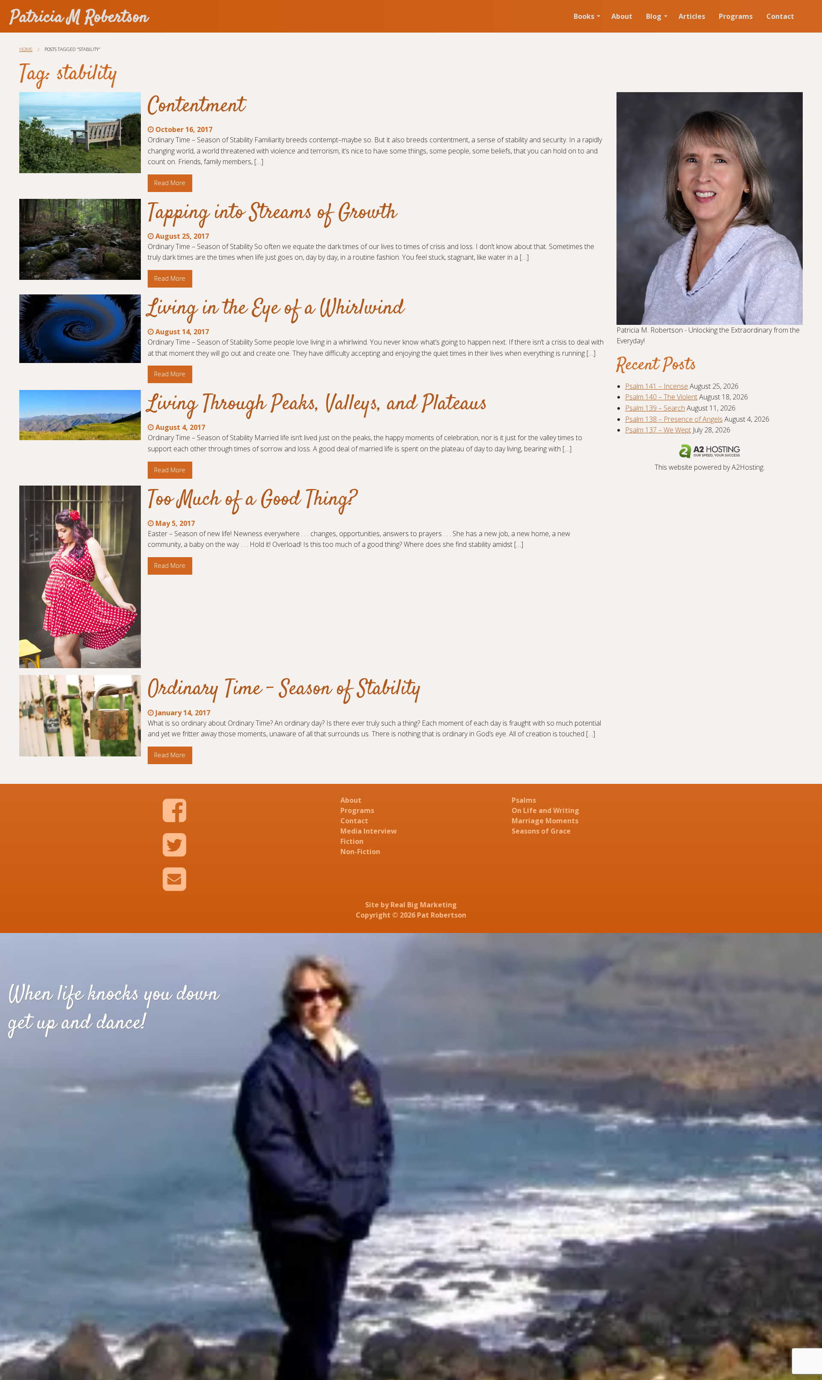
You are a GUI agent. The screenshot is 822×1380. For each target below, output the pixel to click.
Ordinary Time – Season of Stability (284, 689)
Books (584, 16)
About (621, 16)
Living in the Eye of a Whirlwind (276, 308)
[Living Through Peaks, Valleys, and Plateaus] (80, 415)
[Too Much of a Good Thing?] (80, 577)
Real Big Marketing (423, 904)
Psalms (524, 800)
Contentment (196, 106)
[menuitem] (586, 16)
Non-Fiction (360, 851)
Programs (736, 16)
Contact (780, 16)
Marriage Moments (545, 820)
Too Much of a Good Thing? (252, 499)
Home (26, 49)
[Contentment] (80, 132)
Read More (169, 183)
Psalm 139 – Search (655, 408)
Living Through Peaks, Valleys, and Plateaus (317, 404)
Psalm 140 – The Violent (661, 397)
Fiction (351, 841)
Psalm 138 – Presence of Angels (674, 419)
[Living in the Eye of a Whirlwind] (80, 328)
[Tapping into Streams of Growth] (80, 239)
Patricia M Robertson (79, 18)
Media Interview (368, 831)
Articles (692, 16)
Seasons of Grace (541, 831)
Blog (653, 16)
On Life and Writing (545, 810)
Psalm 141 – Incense (656, 386)
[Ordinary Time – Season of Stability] (80, 715)
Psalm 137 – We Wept (658, 430)
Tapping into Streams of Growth (272, 213)
